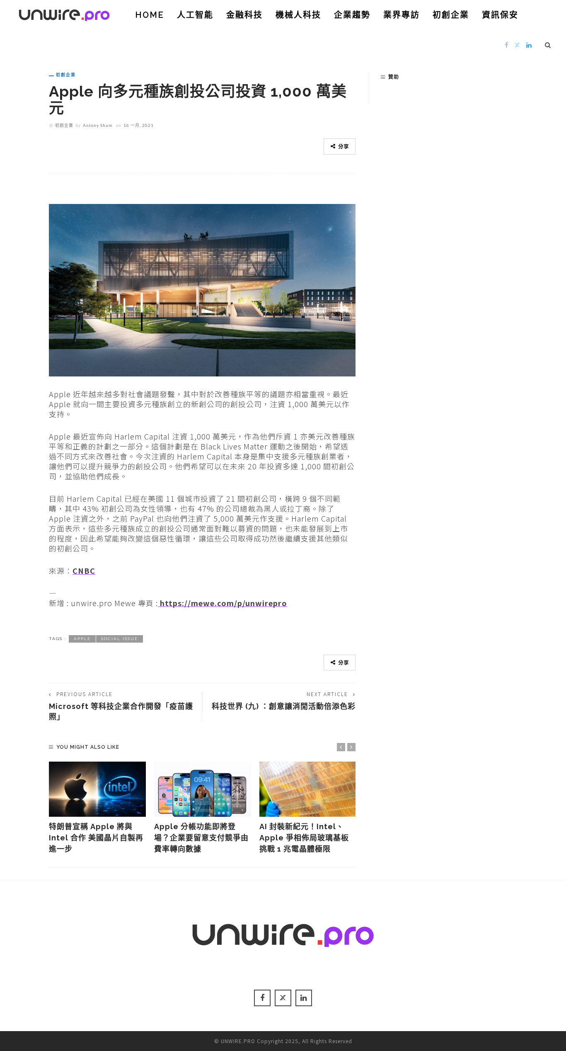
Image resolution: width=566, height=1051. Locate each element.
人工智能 (195, 15)
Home (149, 15)
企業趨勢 (352, 15)
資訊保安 (500, 15)
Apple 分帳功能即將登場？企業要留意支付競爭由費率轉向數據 (201, 837)
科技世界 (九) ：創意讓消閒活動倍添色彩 (284, 706)
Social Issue (119, 638)
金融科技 (244, 15)
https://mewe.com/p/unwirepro (222, 602)
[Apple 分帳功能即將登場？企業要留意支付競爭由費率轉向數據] (202, 789)
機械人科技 (298, 15)
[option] (97, 808)
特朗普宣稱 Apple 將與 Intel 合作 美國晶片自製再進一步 (96, 837)
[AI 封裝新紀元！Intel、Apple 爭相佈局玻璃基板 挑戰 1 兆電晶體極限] (307, 789)
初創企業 (451, 15)
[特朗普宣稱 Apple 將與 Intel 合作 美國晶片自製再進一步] (97, 789)
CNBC (84, 570)
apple (82, 638)
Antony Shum (98, 125)
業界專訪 (401, 15)
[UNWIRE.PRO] (64, 13)
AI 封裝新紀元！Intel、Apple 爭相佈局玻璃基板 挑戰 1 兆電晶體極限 (304, 837)
